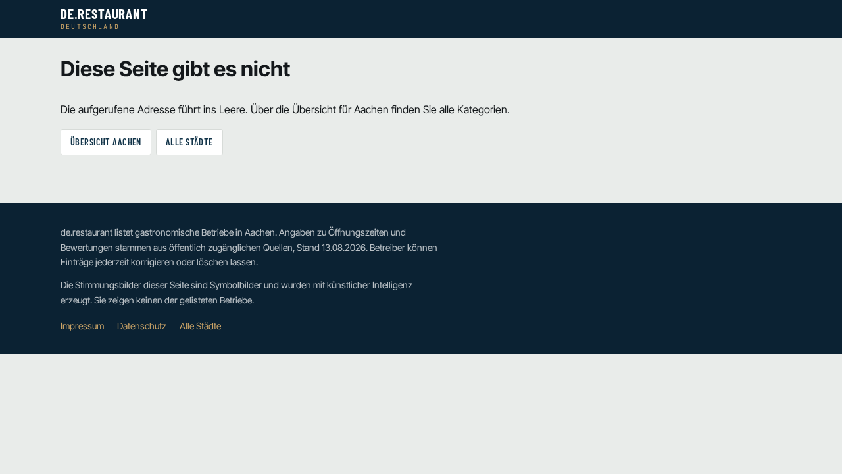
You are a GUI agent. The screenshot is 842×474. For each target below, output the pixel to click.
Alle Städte (189, 141)
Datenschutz (141, 326)
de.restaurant (104, 18)
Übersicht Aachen (105, 141)
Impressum (82, 326)
